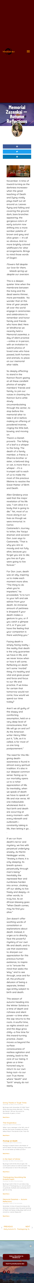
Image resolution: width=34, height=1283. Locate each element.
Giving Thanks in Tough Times (15, 1103)
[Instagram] (8, 1272)
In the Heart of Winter (11, 1159)
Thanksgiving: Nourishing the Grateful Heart (14, 1178)
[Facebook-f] (4, 1272)
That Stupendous (9, 1123)
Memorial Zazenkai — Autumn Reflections (15, 1200)
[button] (28, 51)
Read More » (6, 1117)
